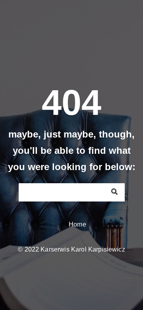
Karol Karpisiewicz (98, 249)
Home (77, 224)
